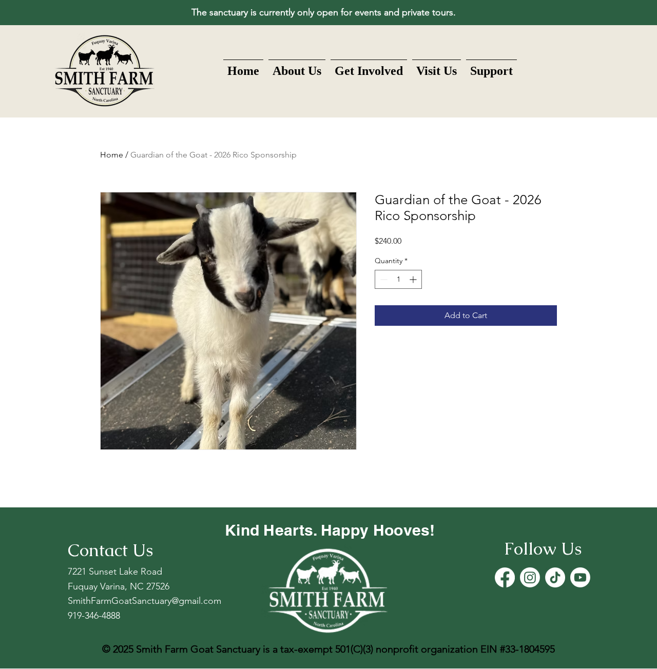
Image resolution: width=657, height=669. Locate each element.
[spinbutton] (398, 279)
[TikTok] (555, 577)
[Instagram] (530, 577)
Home (111, 155)
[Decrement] (382, 279)
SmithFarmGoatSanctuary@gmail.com (144, 600)
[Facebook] (505, 577)
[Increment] (414, 279)
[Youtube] (580, 577)
